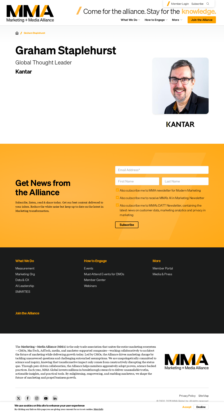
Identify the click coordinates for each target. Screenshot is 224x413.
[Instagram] (37, 398)
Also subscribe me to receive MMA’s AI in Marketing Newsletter (162, 197)
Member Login (180, 3)
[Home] (17, 33)
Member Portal (163, 268)
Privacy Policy (187, 395)
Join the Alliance (201, 20)
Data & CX (22, 279)
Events (88, 268)
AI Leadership (24, 285)
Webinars (90, 285)
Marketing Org (25, 274)
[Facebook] (27, 398)
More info (98, 409)
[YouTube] (46, 398)
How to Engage (155, 20)
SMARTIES (22, 291)
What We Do (129, 20)
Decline (201, 407)
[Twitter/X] (18, 398)
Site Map (203, 395)
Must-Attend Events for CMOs (104, 274)
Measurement (24, 268)
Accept (186, 406)
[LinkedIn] (55, 398)
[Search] (208, 3)
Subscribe (197, 3)
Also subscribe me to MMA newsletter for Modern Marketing (160, 190)
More (179, 20)
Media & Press (162, 274)
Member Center (95, 279)
